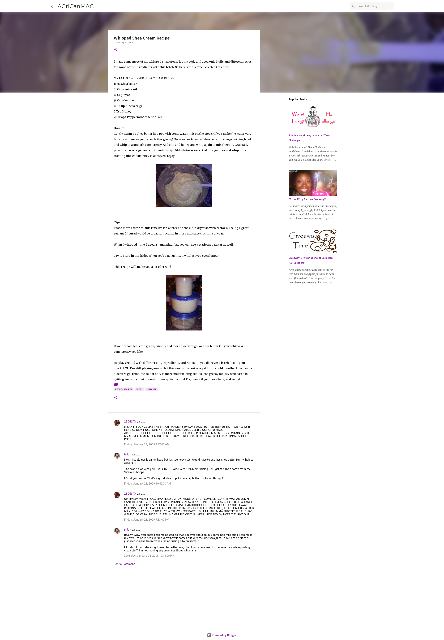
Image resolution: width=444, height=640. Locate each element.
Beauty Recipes (123, 389)
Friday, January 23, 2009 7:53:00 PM (146, 519)
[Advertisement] (184, 600)
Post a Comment (124, 563)
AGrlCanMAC (75, 6)
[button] (116, 49)
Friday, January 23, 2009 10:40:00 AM (147, 483)
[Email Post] (116, 385)
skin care (151, 389)
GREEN (139, 389)
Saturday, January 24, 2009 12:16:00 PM (149, 555)
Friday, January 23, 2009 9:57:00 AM (146, 444)
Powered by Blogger (224, 635)
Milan (127, 454)
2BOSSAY (130, 421)
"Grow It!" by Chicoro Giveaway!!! (307, 199)
